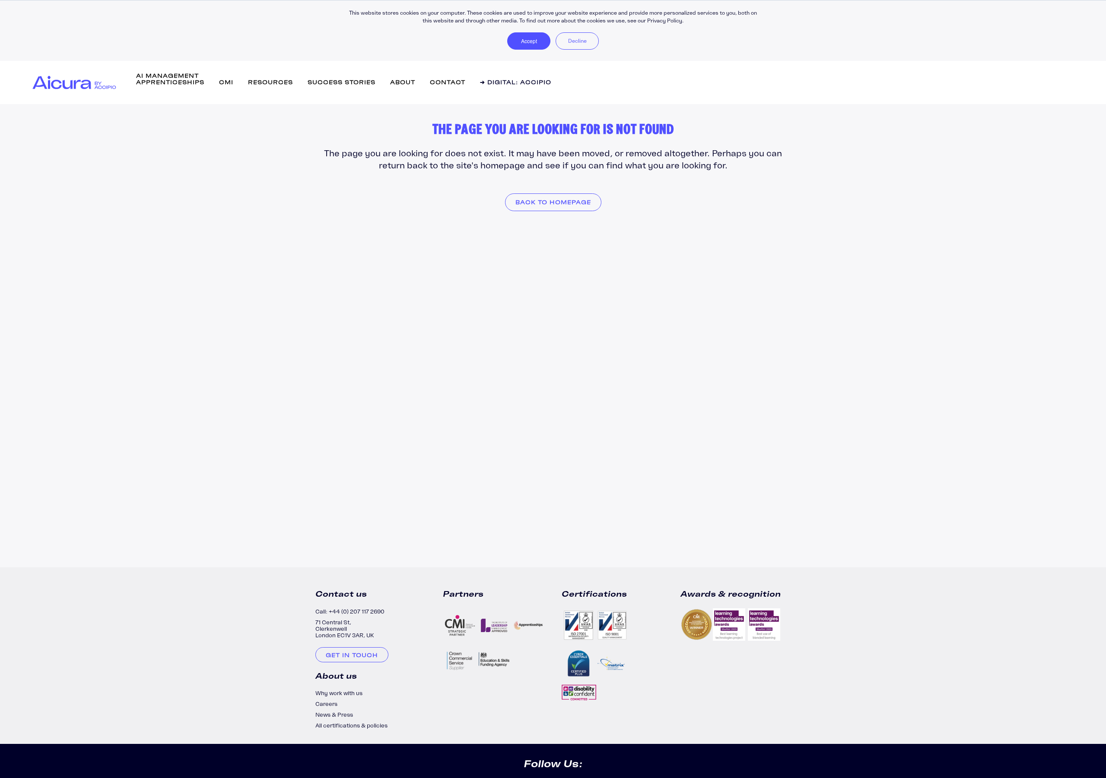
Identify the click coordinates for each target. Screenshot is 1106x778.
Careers (326, 704)
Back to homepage (553, 202)
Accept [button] (529, 40)
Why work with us (338, 693)
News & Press (334, 715)
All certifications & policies (351, 725)
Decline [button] (577, 41)
